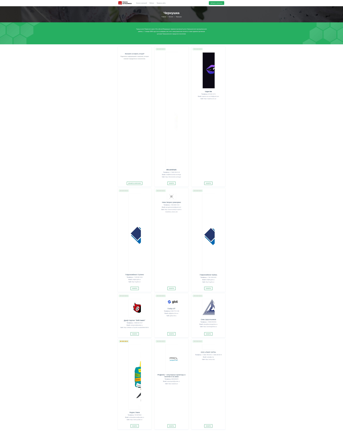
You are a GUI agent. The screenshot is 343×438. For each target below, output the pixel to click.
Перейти (171, 183)
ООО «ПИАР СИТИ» (208, 352)
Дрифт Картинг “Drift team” (134, 320)
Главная (163, 17)
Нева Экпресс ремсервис (171, 202)
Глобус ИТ (171, 308)
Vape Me (208, 91)
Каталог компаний (141, 3)
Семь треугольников (208, 319)
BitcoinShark (171, 170)
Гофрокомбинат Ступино (134, 274)
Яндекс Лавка (134, 412)
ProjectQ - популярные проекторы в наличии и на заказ (171, 376)
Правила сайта (161, 3)
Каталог (171, 17)
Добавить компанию (216, 3)
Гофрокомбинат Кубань (208, 275)
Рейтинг (152, 3)
